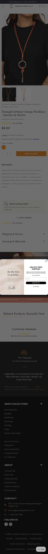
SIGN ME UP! (36, 282)
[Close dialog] (46, 261)
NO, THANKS (36, 286)
